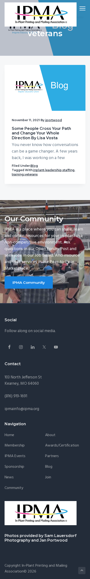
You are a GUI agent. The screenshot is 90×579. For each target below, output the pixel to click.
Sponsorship (14, 467)
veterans (31, 174)
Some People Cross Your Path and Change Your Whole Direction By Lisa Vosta (41, 133)
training (18, 174)
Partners (52, 456)
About (50, 435)
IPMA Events (15, 456)
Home (9, 435)
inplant (38, 170)
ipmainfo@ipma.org (22, 409)
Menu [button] (77, 8)
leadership (53, 170)
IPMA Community (28, 282)
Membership (15, 446)
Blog (34, 165)
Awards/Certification (62, 446)
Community (14, 488)
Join (48, 477)
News (9, 477)
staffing (68, 170)
